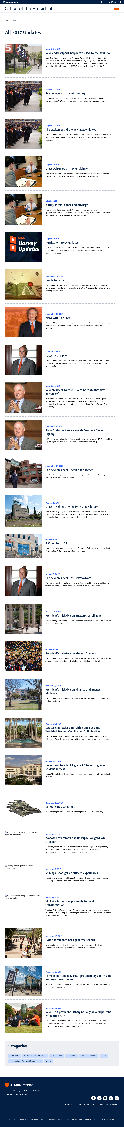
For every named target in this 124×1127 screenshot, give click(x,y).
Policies (74, 1120)
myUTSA (112, 2)
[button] (120, 2)
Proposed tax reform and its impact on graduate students (75, 840)
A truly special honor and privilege (66, 205)
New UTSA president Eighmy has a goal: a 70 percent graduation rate (78, 1014)
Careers (68, 1104)
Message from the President (35, 1056)
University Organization (109, 1104)
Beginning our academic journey (65, 93)
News (103, 2)
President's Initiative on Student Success (70, 653)
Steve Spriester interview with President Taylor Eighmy (74, 432)
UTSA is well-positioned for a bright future (71, 507)
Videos (48, 1061)
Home (7, 21)
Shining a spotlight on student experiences (71, 873)
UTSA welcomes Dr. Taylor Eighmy (66, 169)
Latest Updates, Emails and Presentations (25, 1061)
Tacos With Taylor (56, 356)
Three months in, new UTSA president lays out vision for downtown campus (78, 977)
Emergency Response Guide (58, 1120)
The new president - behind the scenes (69, 470)
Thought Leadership (89, 1056)
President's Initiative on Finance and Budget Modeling (72, 691)
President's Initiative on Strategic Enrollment (73, 616)
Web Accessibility (85, 1120)
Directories (92, 1104)
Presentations (56, 1056)
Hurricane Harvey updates (61, 243)
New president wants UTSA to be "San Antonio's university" (75, 392)
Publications (71, 1056)
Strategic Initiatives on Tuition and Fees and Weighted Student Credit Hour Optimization (72, 729)
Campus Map (79, 1104)
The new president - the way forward (68, 578)
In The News (14, 1056)
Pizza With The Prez (57, 318)
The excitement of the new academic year (71, 130)
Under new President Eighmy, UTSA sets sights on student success (75, 767)
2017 (14, 21)
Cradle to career (55, 280)
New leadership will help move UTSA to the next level (78, 53)
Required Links (99, 1120)
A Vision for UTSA (56, 543)
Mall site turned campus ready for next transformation (69, 903)
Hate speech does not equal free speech (70, 940)
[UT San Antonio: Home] (11, 2)
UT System (110, 1120)
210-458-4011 (22, 1094)
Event (104, 1056)
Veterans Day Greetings (60, 807)
